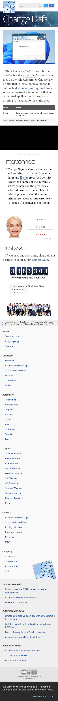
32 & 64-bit (10, 380)
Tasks (8, 419)
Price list (9, 537)
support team (40, 259)
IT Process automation (16, 602)
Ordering (6, 512)
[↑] (29, 32)
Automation (8, 394)
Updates (9, 375)
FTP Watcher (11, 463)
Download (7, 355)
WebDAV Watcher (14, 473)
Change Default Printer (34, 324)
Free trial (9, 360)
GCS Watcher (12, 483)
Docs (6, 324)
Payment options (13, 532)
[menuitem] (21, 6)
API (7, 424)
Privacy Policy (12, 566)
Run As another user (15, 660)
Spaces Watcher (13, 488)
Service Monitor (13, 493)
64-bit (8, 385)
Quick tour (10, 429)
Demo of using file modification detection (25, 632)
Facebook (51, 5)
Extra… (9, 503)
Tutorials (9, 434)
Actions (9, 414)
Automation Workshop (43, 322)
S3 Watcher (11, 478)
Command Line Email (16, 370)
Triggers (9, 409)
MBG (8, 542)
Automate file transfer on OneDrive (22, 650)
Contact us (10, 556)
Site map (9, 346)
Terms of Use (12, 336)
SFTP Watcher (12, 468)
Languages (10, 341)
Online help (10, 399)
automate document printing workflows (27, 88)
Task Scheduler (13, 453)
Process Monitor (13, 498)
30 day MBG (48, 238)
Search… (40, 5)
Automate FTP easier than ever (21, 597)
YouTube (23, 672)
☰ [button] (21, 5)
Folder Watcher (12, 458)
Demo (8, 439)
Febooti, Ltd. (9, 7)
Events (24, 177)
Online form (11, 561)
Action (16, 324)
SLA (7, 571)
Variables (32, 173)
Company (7, 551)
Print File (29, 75)
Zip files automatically (16, 655)
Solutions (24, 322)
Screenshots (11, 404)
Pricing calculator (13, 527)
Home (5, 331)
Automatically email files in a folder (22, 637)
